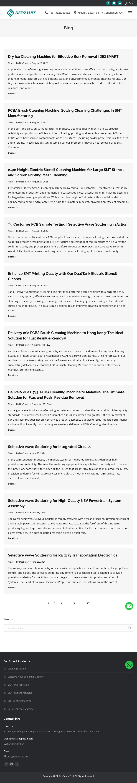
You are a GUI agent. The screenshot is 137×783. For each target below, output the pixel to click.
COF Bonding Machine (19, 700)
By (22, 63)
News (11, 63)
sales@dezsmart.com (17, 756)
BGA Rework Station (18, 684)
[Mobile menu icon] (129, 12)
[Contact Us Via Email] (129, 607)
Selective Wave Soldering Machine (26, 676)
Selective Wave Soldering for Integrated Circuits (49, 447)
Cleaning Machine (17, 668)
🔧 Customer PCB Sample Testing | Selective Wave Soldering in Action (67, 224)
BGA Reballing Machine (20, 692)
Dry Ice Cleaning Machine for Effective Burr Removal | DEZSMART (63, 56)
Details (12, 93)
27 (88, 603)
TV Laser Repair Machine (21, 708)
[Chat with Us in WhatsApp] (129, 665)
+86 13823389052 (59, 12)
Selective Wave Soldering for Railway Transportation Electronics (62, 555)
